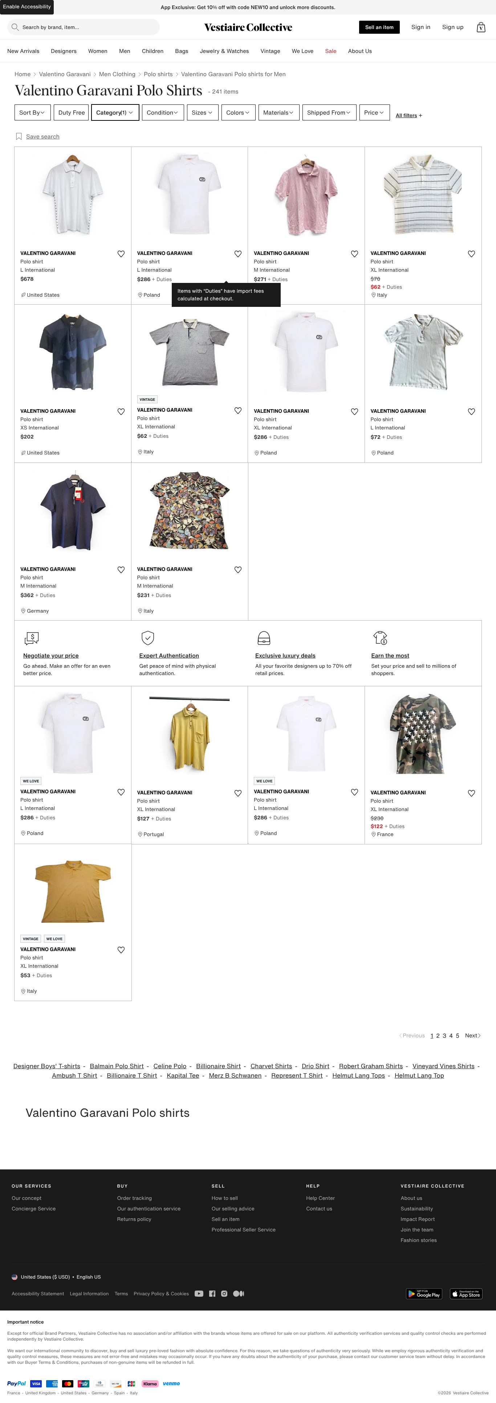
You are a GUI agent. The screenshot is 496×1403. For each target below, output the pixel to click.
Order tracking (134, 1198)
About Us (360, 51)
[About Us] (378, 51)
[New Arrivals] (45, 51)
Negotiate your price (51, 655)
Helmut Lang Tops (358, 1075)
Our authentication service (148, 1209)
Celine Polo (170, 1066)
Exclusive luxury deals (285, 655)
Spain (119, 1393)
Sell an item (379, 27)
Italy (134, 1393)
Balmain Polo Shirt (117, 1066)
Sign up (453, 27)
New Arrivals (23, 51)
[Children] (169, 51)
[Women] (113, 51)
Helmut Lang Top (419, 1075)
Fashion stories (419, 1240)
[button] (481, 27)
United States (74, 1393)
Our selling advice (233, 1209)
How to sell (225, 1198)
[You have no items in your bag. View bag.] (481, 27)
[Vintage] (286, 51)
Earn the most (390, 655)
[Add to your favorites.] (121, 254)
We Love (303, 51)
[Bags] (194, 51)
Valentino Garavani (64, 74)
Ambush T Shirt (74, 1075)
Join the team (417, 1230)
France (13, 1393)
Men (124, 51)
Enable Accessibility (27, 7)
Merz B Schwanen (235, 1075)
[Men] (136, 51)
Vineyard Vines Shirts (443, 1066)
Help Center (320, 1198)
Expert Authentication (169, 655)
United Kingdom (40, 1393)
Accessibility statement (38, 1293)
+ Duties (162, 279)
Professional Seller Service (244, 1230)
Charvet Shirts (271, 1066)
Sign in (421, 27)
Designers (64, 51)
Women (97, 51)
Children (153, 51)
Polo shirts (158, 74)
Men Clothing (117, 74)
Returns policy (134, 1219)
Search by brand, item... (51, 27)
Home (23, 74)
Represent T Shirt (296, 1075)
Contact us (319, 1209)
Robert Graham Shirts (371, 1066)
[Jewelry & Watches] (254, 51)
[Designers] (82, 51)
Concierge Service (34, 1209)
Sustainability (417, 1209)
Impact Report (418, 1219)
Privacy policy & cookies (161, 1293)
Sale (331, 51)
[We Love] (319, 51)
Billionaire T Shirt (132, 1075)
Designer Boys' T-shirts (46, 1066)
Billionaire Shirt (218, 1066)
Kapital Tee (183, 1075)
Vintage (270, 51)
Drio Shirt (315, 1066)
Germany (100, 1393)
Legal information (89, 1293)
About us (411, 1198)
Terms (121, 1293)
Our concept (26, 1198)
